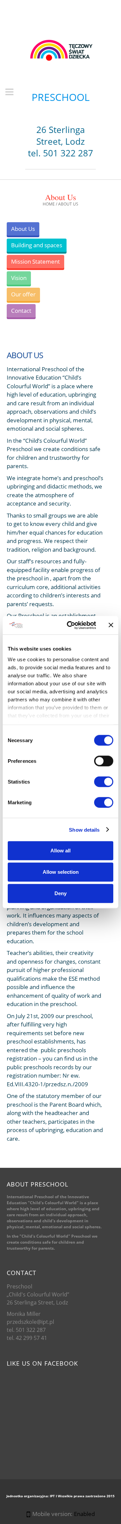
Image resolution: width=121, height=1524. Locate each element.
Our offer (23, 294)
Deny (60, 893)
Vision (19, 278)
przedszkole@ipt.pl (30, 1322)
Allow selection (61, 872)
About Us (23, 229)
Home (49, 204)
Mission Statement (35, 261)
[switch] (103, 761)
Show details (84, 829)
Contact (21, 310)
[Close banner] (111, 625)
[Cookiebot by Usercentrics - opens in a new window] (71, 625)
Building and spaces (36, 245)
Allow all (60, 850)
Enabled (84, 1514)
